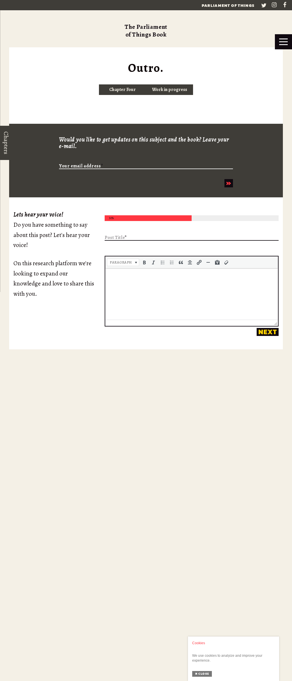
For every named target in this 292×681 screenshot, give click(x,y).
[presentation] (123, 262)
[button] (123, 262)
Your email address (81, 166)
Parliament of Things (228, 6)
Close (202, 674)
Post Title (116, 237)
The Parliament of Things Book (146, 30)
